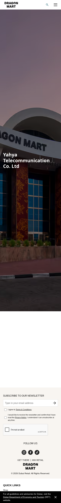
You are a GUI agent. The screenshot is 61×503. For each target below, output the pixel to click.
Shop (5, 490)
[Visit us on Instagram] (24, 452)
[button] (55, 4)
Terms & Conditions (24, 410)
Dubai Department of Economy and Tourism (23, 497)
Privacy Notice (21, 418)
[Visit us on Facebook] (30, 452)
